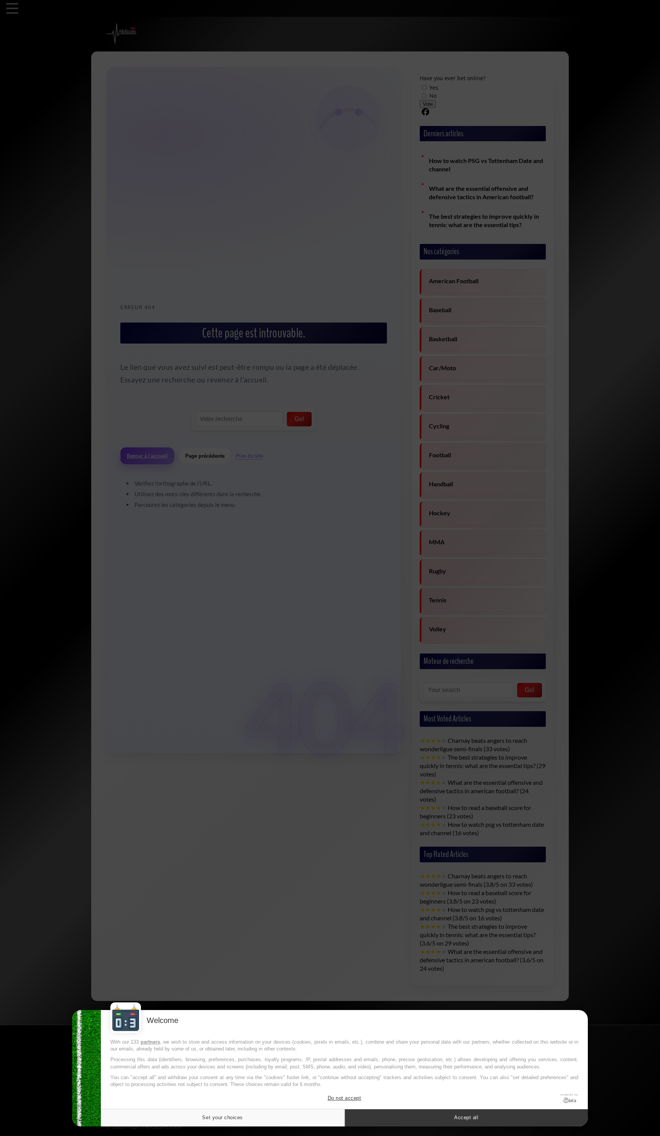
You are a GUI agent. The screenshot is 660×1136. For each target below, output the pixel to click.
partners (150, 1042)
